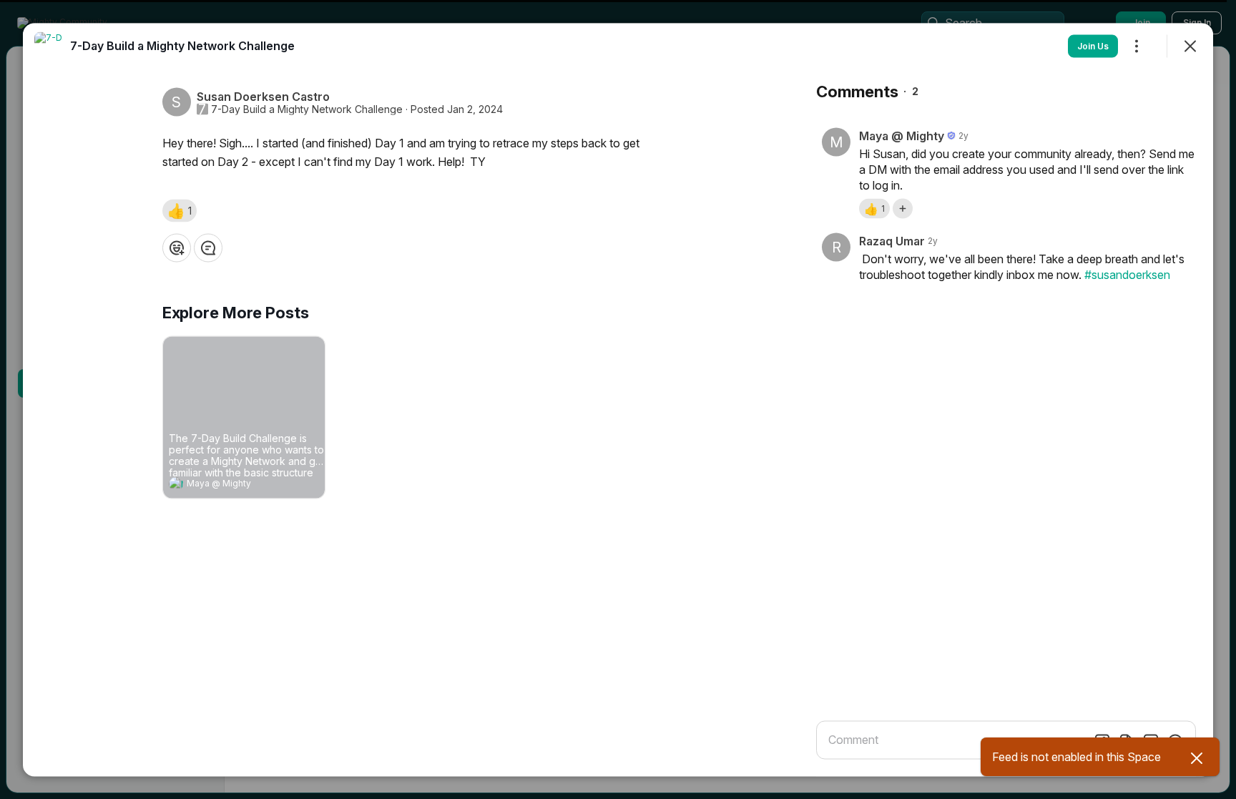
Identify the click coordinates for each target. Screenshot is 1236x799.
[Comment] (208, 247)
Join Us (1093, 45)
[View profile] (176, 483)
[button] (179, 210)
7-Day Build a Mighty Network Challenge (307, 108)
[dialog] (618, 399)
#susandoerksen (1127, 274)
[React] (176, 247)
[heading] (230, 485)
